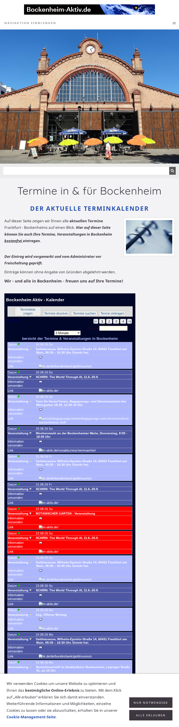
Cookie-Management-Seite (31, 716)
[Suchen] (172, 171)
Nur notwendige (151, 703)
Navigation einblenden (30, 23)
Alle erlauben (151, 715)
